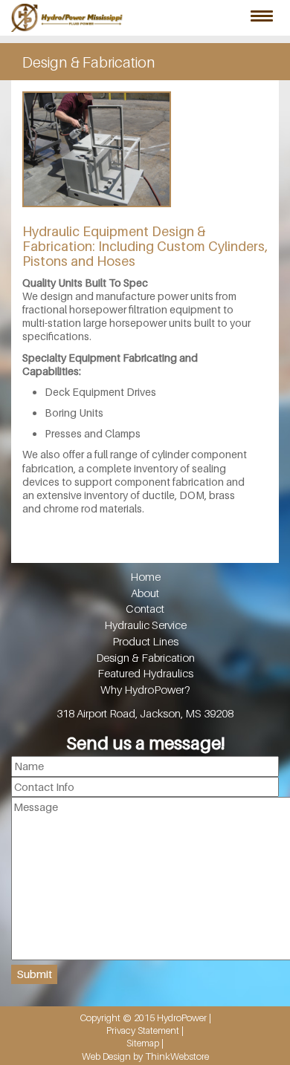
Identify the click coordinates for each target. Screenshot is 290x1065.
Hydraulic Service (145, 625)
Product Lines (145, 641)
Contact (145, 608)
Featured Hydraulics (145, 673)
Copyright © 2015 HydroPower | (145, 1017)
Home (145, 576)
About (145, 593)
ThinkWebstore (177, 1056)
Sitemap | (145, 1043)
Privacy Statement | (145, 1030)
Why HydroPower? (145, 689)
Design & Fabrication (145, 657)
